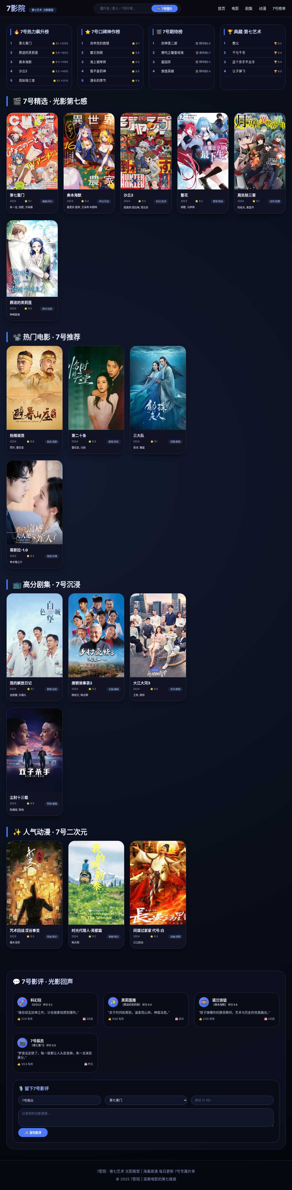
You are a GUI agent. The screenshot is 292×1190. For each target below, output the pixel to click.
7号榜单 (279, 8)
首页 (221, 8)
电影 (235, 8)
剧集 (249, 8)
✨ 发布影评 (33, 1132)
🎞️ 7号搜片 (164, 9)
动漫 (262, 8)
